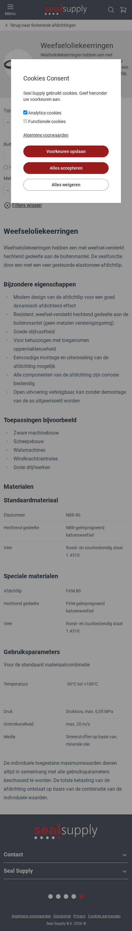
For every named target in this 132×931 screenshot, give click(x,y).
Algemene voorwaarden (45, 135)
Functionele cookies (46, 121)
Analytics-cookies (44, 112)
